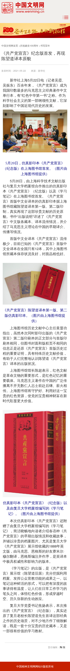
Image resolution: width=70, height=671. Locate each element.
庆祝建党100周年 (29, 45)
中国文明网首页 (9, 45)
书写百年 (45, 45)
